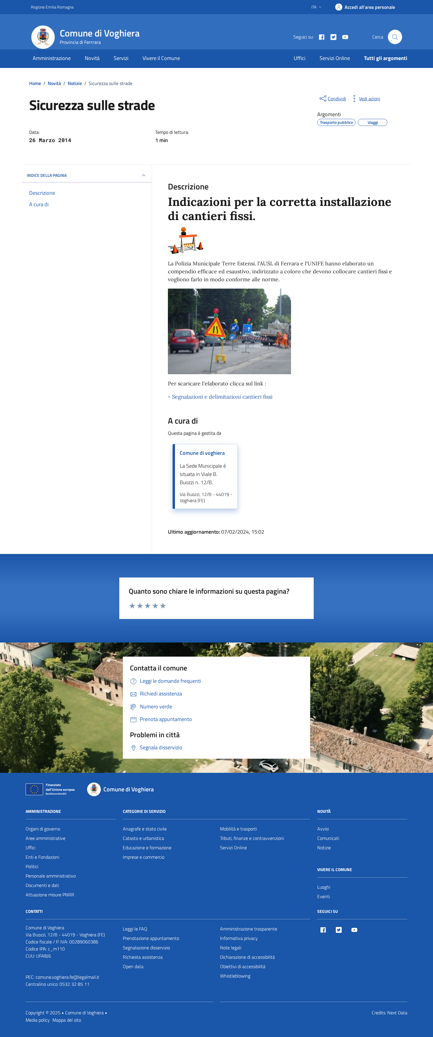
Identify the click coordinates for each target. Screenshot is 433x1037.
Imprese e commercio (143, 856)
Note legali (230, 947)
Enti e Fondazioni (42, 856)
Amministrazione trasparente (248, 928)
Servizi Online (335, 58)
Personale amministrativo (51, 875)
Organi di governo (43, 828)
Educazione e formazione (147, 847)
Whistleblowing (235, 975)
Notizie (324, 847)
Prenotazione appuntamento (151, 938)
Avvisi (323, 828)
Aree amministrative (45, 838)
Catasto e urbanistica (143, 838)
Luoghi (323, 886)
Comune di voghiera (202, 453)
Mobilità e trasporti (238, 828)
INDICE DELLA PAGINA (47, 175)
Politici (32, 866)
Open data (133, 966)
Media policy (38, 1019)
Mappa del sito (66, 1019)
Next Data (397, 1012)
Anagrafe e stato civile (145, 828)
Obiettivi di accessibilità (242, 966)
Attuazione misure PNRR (50, 894)
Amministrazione (52, 58)
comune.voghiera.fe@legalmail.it (67, 977)
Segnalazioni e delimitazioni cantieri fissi (222, 396)
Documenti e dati (42, 885)
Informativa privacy (239, 938)
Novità (92, 58)
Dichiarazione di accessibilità (247, 957)
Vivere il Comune (161, 58)
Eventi (323, 896)
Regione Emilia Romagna (52, 7)
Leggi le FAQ (135, 928)
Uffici (299, 58)
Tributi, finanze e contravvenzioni (252, 838)
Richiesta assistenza (143, 957)
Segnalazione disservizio (146, 947)
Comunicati (328, 838)
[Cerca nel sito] (395, 37)
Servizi (121, 58)
